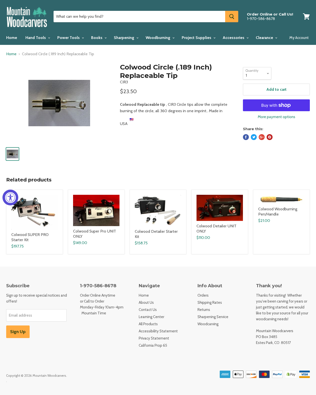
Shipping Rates (210, 302)
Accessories (234, 37)
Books (97, 37)
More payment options (276, 117)
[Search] (231, 16)
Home (11, 37)
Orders (203, 295)
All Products (148, 324)
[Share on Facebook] (246, 137)
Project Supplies (197, 37)
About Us (146, 302)
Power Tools (69, 37)
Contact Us (148, 309)
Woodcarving (208, 324)
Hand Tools (36, 37)
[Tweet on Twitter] (254, 137)
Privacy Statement (154, 338)
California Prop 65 (153, 345)
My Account (299, 38)
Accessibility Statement (158, 331)
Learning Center (151, 317)
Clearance (265, 37)
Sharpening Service (213, 317)
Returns (204, 309)
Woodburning (158, 37)
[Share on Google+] (262, 137)
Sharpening (124, 37)
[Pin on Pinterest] (270, 137)
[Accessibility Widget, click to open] (10, 197)
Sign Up (18, 331)
